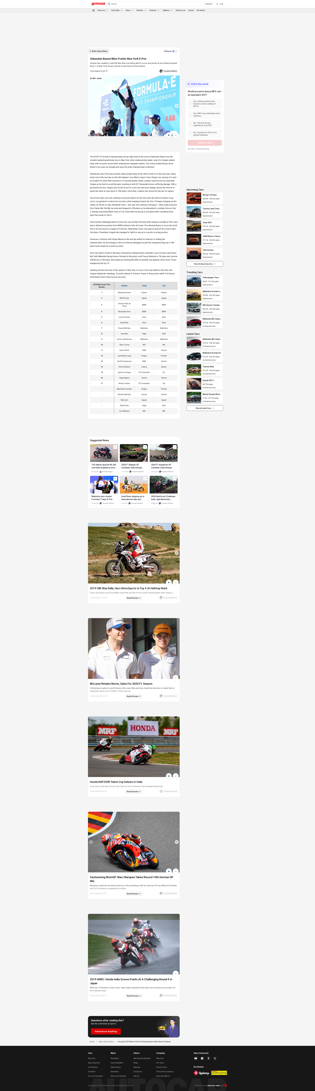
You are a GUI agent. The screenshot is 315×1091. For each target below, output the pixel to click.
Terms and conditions (164, 1072)
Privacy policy (161, 1067)
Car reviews (93, 1067)
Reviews (140, 10)
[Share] (176, 135)
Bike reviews (116, 1067)
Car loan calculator (95, 1076)
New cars (91, 1058)
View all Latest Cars (203, 408)
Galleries (166, 10)
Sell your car (180, 10)
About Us (159, 1058)
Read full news (132, 598)
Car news (91, 1072)
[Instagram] (202, 1058)
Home (92, 1042)
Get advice (201, 10)
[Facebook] (208, 1058)
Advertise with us (163, 1076)
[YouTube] (196, 1058)
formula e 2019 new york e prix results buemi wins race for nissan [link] (144, 1042)
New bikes (115, 1058)
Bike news (115, 1072)
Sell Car (136, 1076)
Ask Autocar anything (142, 1058)
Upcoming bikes (117, 1063)
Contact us (138, 1072)
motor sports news (106, 1042)
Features (153, 10)
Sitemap (137, 1067)
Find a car (101, 10)
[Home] (93, 10)
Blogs (136, 1063)
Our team (160, 1063)
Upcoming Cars (94, 1063)
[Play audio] (169, 135)
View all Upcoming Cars (203, 264)
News (128, 10)
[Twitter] (215, 1058)
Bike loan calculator (118, 1076)
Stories (191, 10)
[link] (194, 198)
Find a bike (115, 10)
